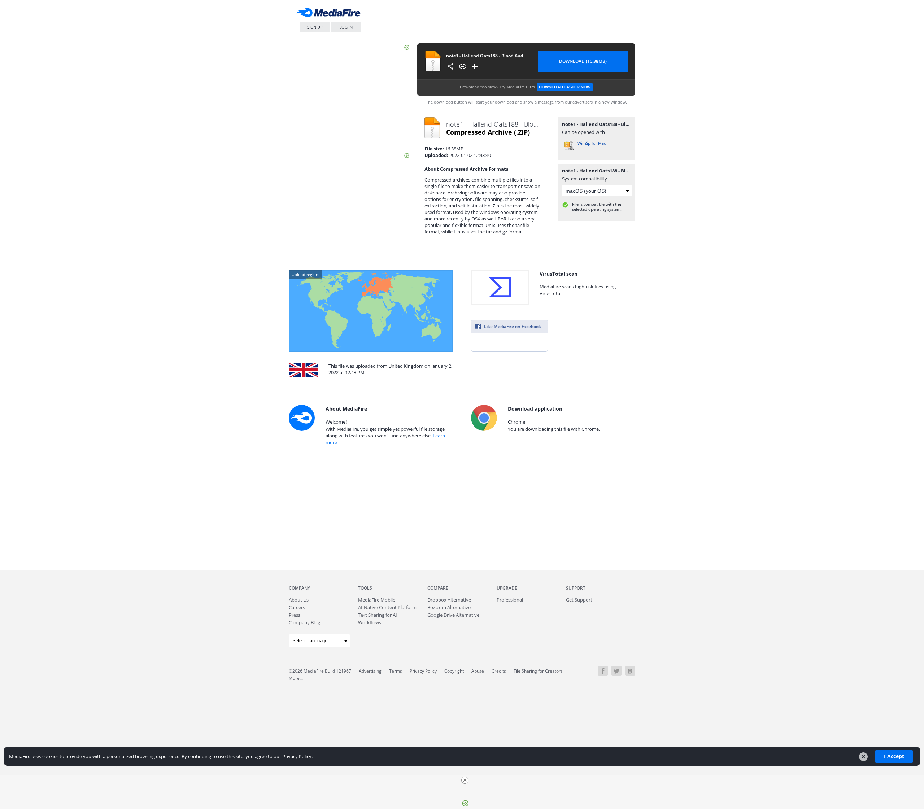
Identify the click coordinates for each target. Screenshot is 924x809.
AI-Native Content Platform (387, 607)
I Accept (894, 756)
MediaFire (330, 14)
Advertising (370, 671)
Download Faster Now (564, 87)
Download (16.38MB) (583, 61)
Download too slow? (525, 86)
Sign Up (315, 27)
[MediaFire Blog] (630, 671)
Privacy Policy (423, 671)
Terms (395, 671)
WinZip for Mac (592, 143)
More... (296, 678)
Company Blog (304, 622)
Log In (346, 27)
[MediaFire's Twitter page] (616, 671)
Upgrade (507, 588)
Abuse (477, 671)
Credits (499, 671)
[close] (464, 780)
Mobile (376, 599)
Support (575, 588)
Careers (297, 607)
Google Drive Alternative (453, 615)
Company (299, 588)
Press (294, 615)
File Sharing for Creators (538, 671)
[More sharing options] (450, 66)
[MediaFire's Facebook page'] (603, 671)
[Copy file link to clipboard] (462, 66)
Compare (437, 588)
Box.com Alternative (449, 607)
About (299, 599)
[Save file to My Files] (475, 66)
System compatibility (584, 178)
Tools (365, 588)
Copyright (454, 671)
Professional (510, 599)
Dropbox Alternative (449, 599)
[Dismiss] (863, 757)
